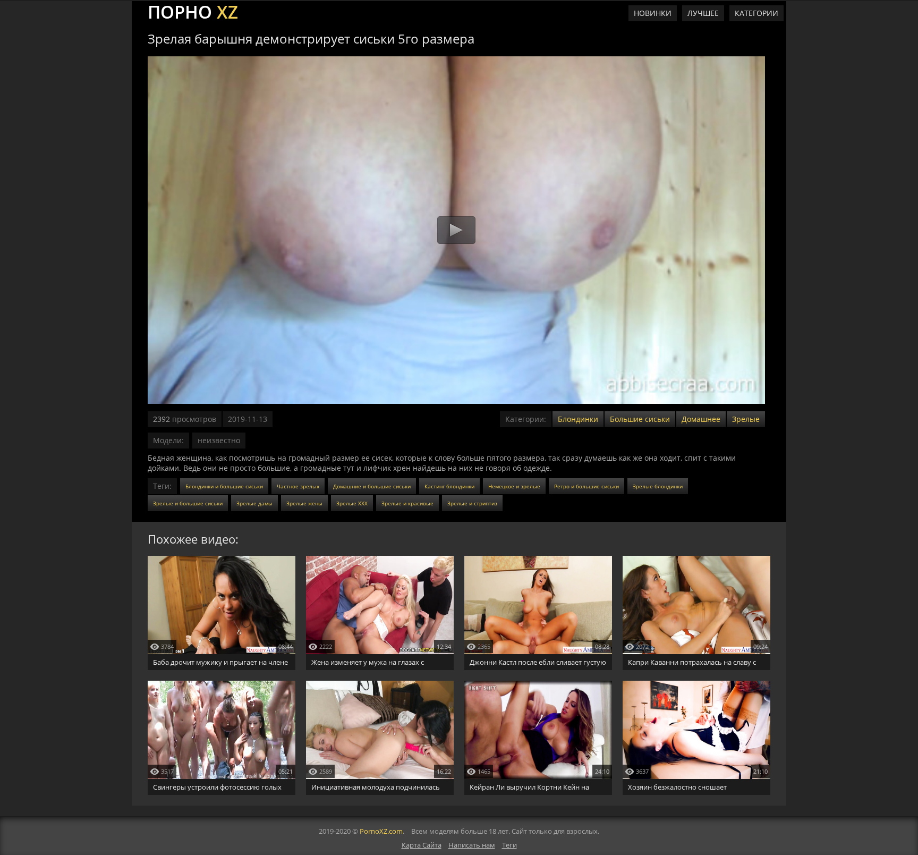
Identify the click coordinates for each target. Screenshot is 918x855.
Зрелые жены (304, 503)
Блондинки (578, 419)
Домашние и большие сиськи (372, 486)
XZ (193, 10)
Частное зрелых (298, 486)
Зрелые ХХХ (352, 503)
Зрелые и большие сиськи (188, 503)
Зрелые (746, 419)
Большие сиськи (640, 419)
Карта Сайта (421, 845)
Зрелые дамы (254, 503)
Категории (756, 13)
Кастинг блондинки (449, 486)
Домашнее (701, 419)
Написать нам (471, 845)
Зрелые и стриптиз (472, 503)
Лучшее (703, 13)
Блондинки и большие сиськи (224, 486)
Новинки (653, 13)
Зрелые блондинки (658, 486)
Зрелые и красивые (407, 503)
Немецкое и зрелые (514, 486)
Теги (509, 845)
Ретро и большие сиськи (586, 486)
